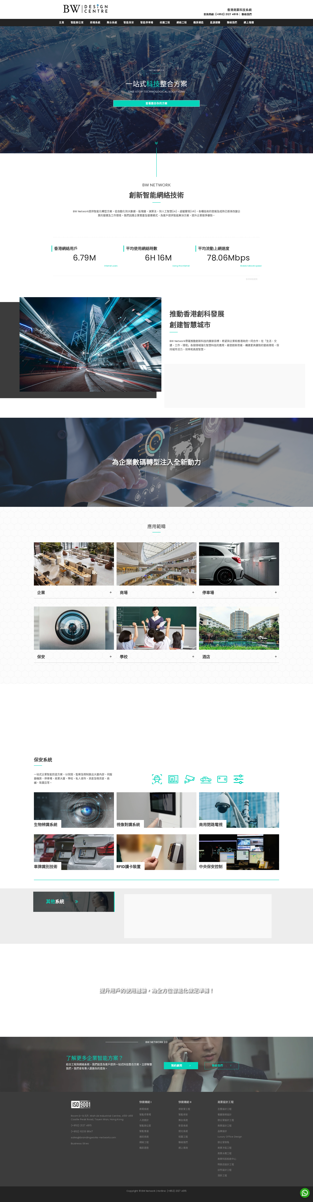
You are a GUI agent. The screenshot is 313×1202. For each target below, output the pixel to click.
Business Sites (80, 1143)
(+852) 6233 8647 (82, 1131)
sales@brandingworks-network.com (93, 1137)
